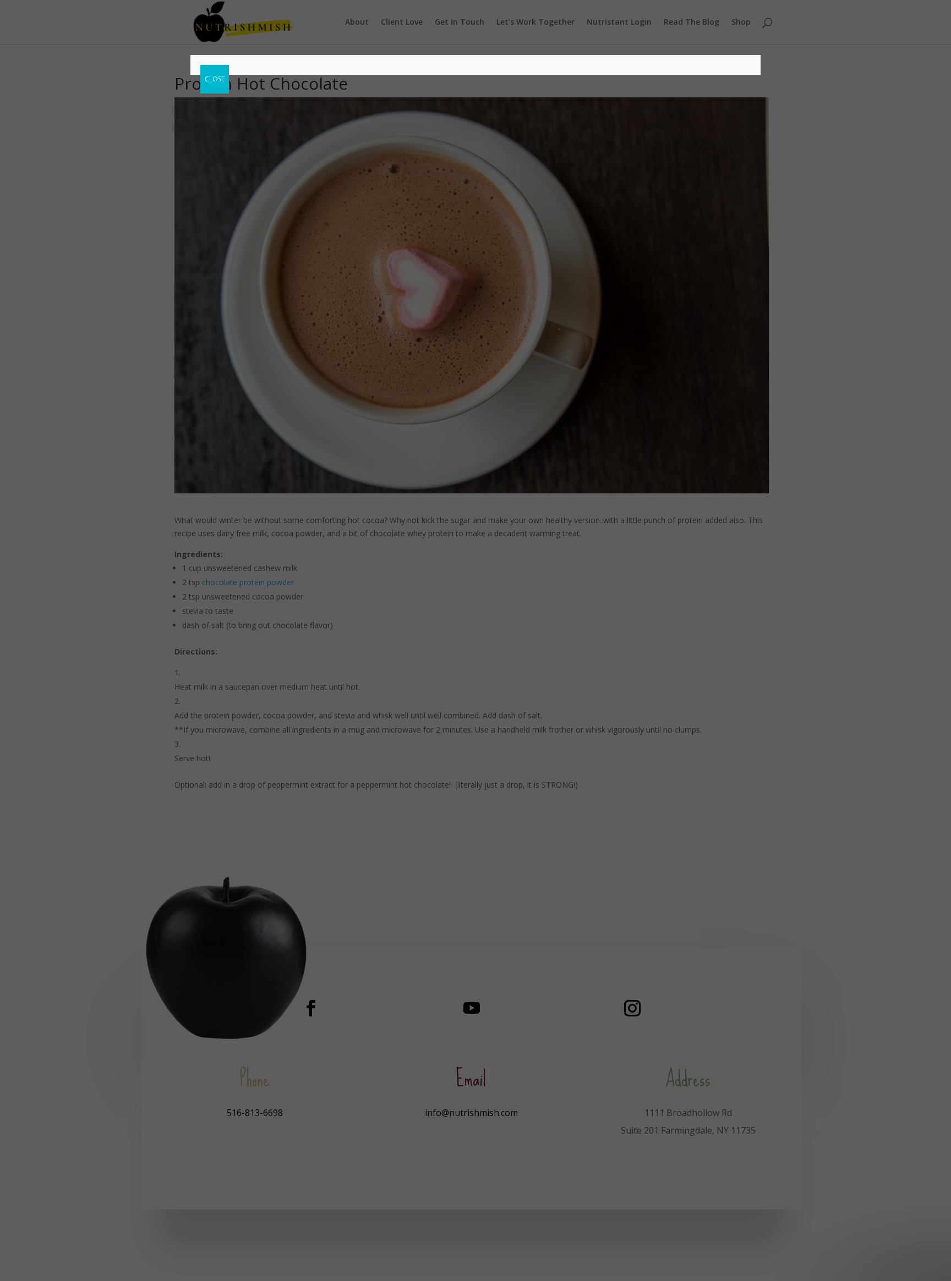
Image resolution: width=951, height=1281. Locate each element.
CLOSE (215, 79)
